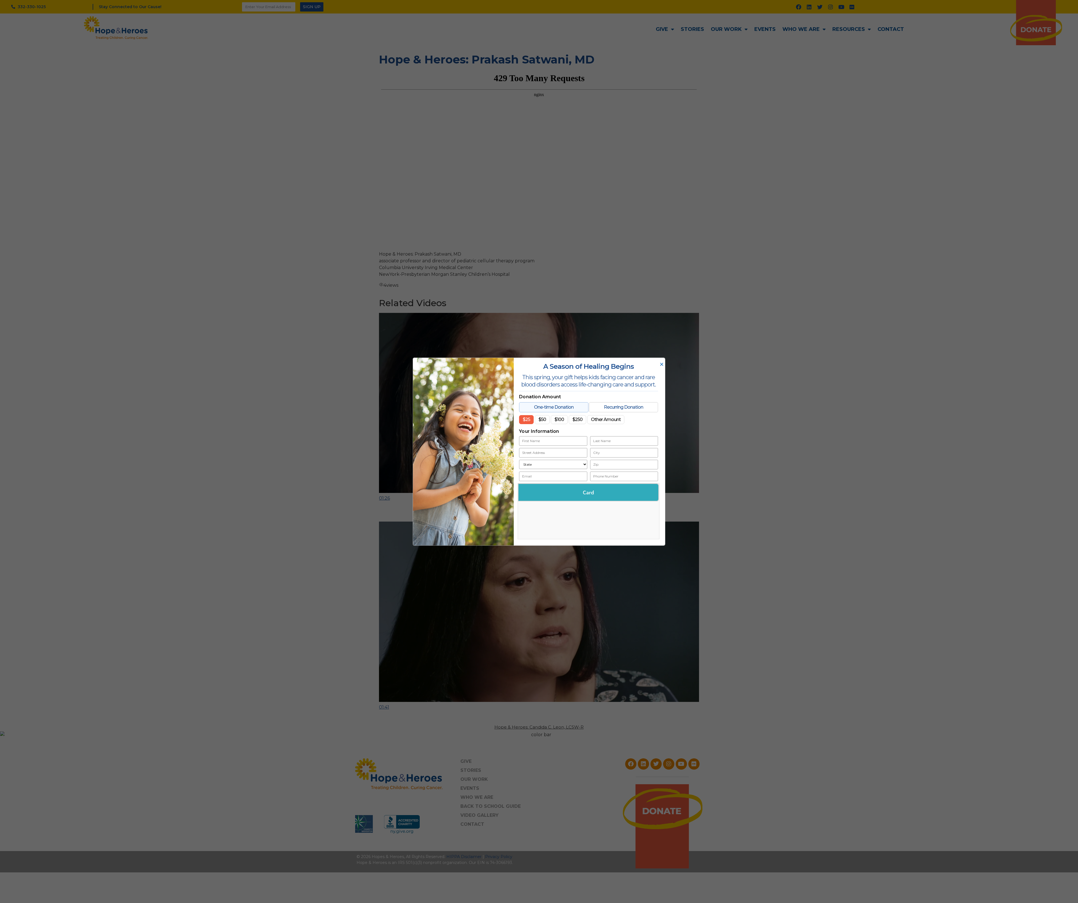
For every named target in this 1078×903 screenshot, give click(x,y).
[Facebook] (798, 6)
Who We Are (801, 29)
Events (765, 29)
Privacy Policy (498, 856)
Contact (891, 29)
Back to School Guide (490, 806)
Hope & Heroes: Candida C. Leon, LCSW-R (539, 727)
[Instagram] (830, 6)
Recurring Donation (623, 407)
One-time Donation (554, 407)
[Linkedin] (809, 6)
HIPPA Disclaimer (463, 856)
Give (662, 29)
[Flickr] (852, 6)
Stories (692, 29)
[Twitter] (820, 6)
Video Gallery (479, 815)
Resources (848, 29)
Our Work (726, 29)
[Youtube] (841, 6)
